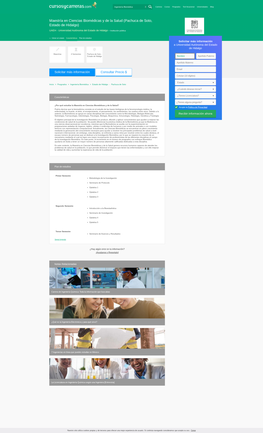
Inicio (51, 84)
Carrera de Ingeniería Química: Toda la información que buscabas (80, 292)
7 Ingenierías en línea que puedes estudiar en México (75, 352)
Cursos (167, 7)
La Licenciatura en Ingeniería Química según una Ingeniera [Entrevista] (83, 382)
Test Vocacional (189, 7)
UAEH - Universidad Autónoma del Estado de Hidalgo (78, 30)
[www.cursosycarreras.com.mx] (73, 6)
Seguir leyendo (60, 240)
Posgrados (176, 7)
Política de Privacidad (197, 107)
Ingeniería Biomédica (79, 84)
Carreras (158, 7)
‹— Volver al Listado (56, 38)
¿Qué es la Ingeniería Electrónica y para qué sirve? (74, 322)
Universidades (202, 7)
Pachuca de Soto (118, 84)
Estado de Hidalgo (100, 84)
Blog (212, 7)
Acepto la (193, 107)
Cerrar (193, 430)
